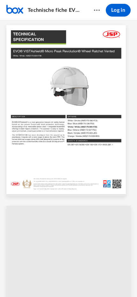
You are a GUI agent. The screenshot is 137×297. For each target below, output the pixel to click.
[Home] (14, 10)
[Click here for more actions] (96, 10)
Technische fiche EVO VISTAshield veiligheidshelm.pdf (55, 10)
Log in (118, 10)
